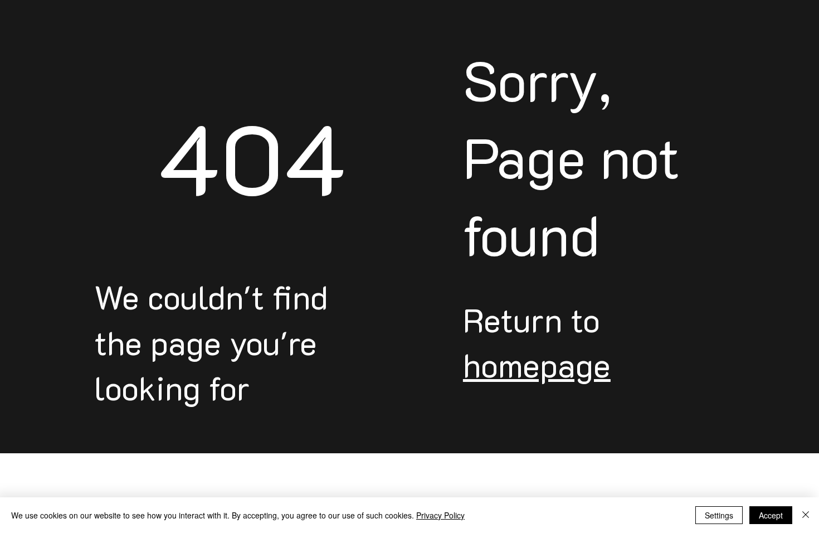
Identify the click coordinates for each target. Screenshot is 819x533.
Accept (771, 515)
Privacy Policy (440, 515)
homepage (537, 364)
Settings (719, 515)
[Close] (805, 515)
